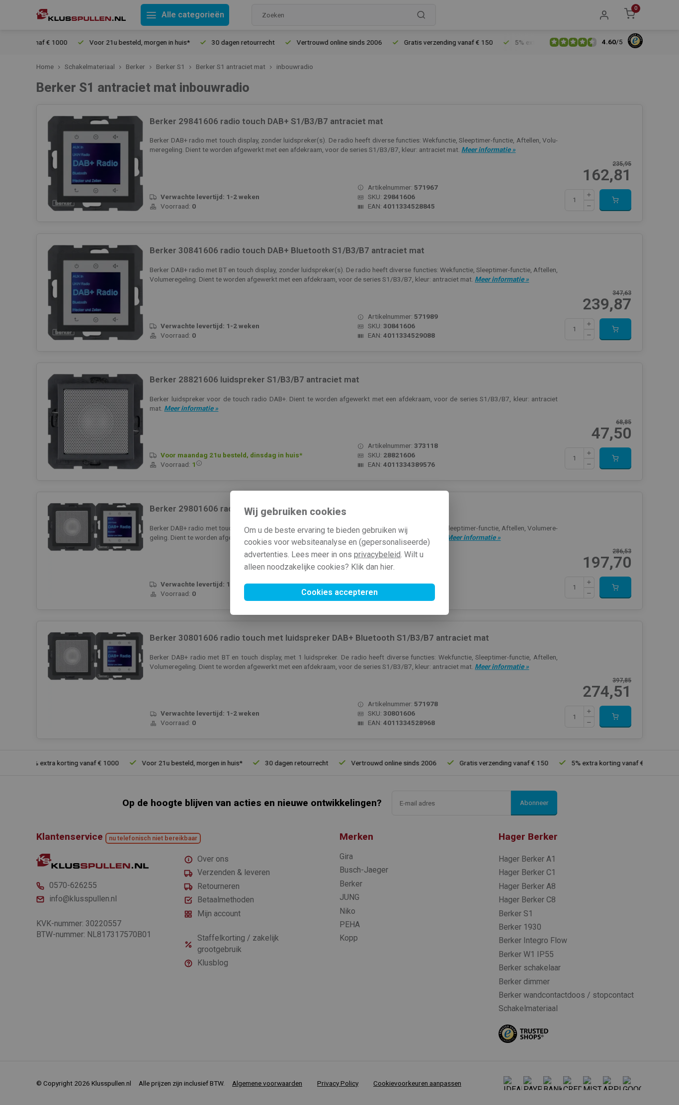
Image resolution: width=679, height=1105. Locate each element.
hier (386, 567)
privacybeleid (377, 554)
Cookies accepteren (339, 592)
